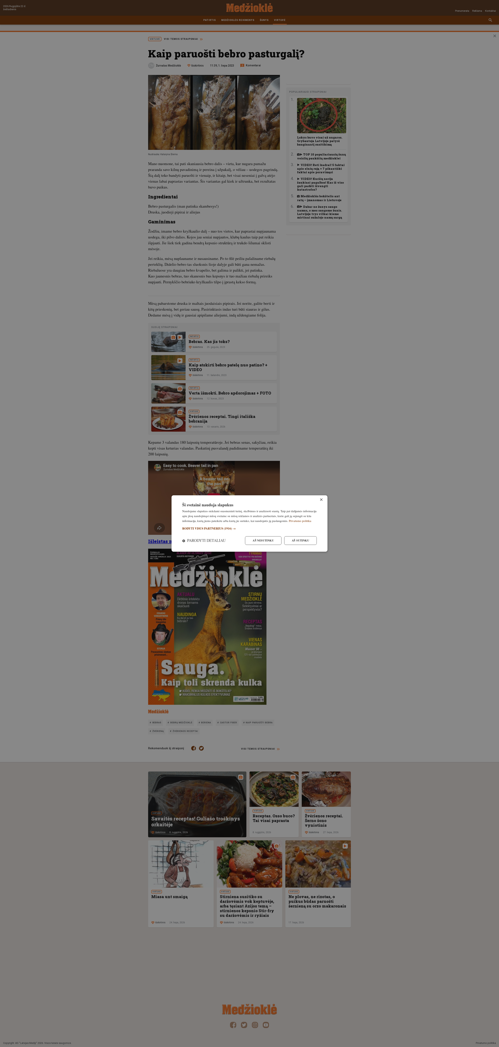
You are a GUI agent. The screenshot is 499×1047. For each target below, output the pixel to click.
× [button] (321, 499)
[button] (249, 528)
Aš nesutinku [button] (263, 541)
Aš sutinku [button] (300, 541)
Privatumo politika (300, 521)
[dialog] (249, 523)
